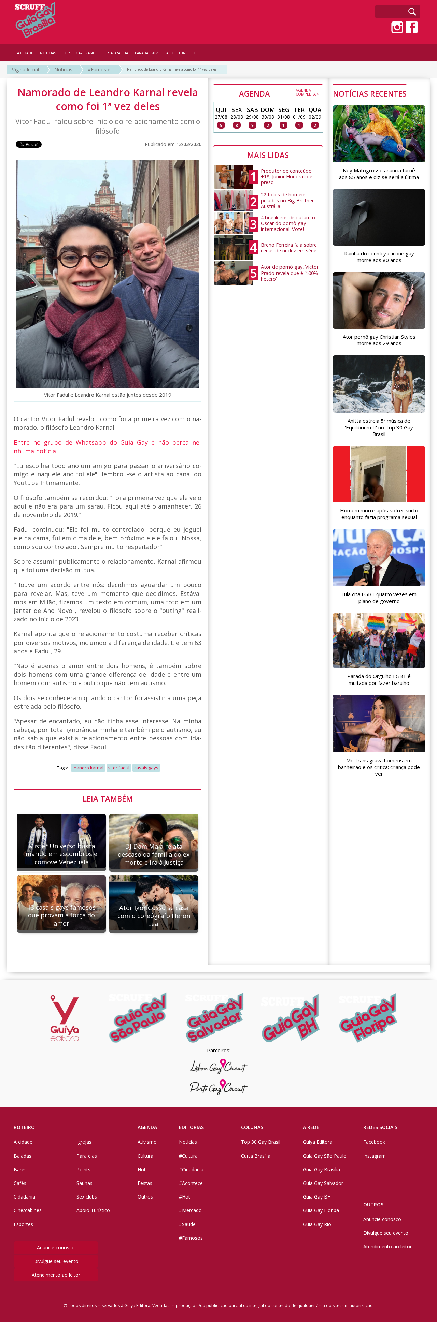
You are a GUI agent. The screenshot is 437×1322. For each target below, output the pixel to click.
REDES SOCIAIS (380, 1127)
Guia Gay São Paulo (325, 1155)
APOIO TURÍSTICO (181, 52)
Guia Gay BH (317, 1196)
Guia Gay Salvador (323, 1183)
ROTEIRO (24, 1127)
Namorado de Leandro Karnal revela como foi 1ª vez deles (171, 69)
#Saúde (187, 1224)
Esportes (23, 1224)
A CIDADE (25, 52)
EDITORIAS (191, 1127)
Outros (145, 1196)
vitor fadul (118, 768)
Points (83, 1169)
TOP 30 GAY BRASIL (79, 52)
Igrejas (83, 1142)
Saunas (84, 1183)
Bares (20, 1169)
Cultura (145, 1155)
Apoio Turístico (93, 1210)
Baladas (22, 1155)
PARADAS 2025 (147, 52)
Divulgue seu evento (56, 1261)
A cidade (23, 1142)
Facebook (374, 1142)
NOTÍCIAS (48, 52)
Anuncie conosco (56, 1247)
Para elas (86, 1155)
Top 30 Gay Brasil (260, 1142)
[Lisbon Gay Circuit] (218, 1066)
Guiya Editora (317, 1142)
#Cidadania (191, 1169)
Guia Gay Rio (317, 1224)
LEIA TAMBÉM (108, 798)
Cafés (20, 1183)
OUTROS (373, 1204)
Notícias (63, 69)
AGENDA (279, 93)
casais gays (146, 768)
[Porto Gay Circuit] (218, 1087)
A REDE (311, 1127)
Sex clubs (86, 1196)
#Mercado (190, 1210)
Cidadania (24, 1196)
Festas (145, 1183)
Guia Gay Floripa (321, 1210)
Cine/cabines (28, 1210)
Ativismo (147, 1142)
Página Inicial (24, 69)
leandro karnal (88, 768)
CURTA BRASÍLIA (114, 52)
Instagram (374, 1155)
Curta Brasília (255, 1155)
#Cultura (188, 1155)
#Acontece (191, 1183)
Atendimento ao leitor (56, 1275)
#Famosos (100, 69)
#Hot (184, 1196)
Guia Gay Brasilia (321, 1169)
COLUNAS (252, 1127)
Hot (142, 1169)
